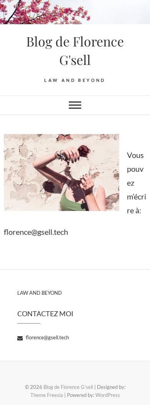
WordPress (107, 395)
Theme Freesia (46, 395)
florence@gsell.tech (47, 337)
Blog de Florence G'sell (75, 50)
